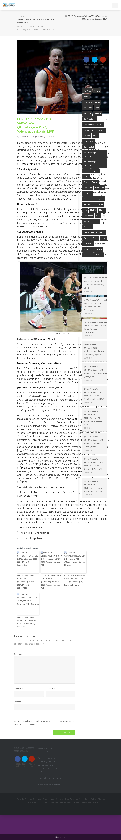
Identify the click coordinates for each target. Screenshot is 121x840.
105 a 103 (72, 378)
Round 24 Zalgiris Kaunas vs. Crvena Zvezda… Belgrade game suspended (63, 190)
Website (17, 702)
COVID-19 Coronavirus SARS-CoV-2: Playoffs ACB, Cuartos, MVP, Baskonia (27, 622)
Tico (21, 136)
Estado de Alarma (91, 182)
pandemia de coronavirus (94, 232)
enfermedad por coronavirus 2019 (90, 163)
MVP (98, 215)
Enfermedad (89, 147)
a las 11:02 (51, 429)
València (22, 378)
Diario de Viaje (33, 19)
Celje (20, 460)
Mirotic (102, 210)
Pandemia (88, 227)
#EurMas (45, 464)
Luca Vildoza (82, 403)
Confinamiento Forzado (93, 124)
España (95, 171)
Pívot (103, 238)
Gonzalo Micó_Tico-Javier (94, 199)
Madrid (93, 210)
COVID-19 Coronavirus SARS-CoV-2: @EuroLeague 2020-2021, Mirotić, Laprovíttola (27, 581)
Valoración (88, 255)
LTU (79, 474)
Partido (87, 238)
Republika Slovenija (31, 527)
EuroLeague (48, 19)
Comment (18, 654)
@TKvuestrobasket (51, 457)
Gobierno (87, 193)
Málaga (86, 221)
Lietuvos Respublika (31, 538)
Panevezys (55, 474)
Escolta (86, 171)
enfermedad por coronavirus (90, 154)
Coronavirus (88, 130)
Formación (21, 22)
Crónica (87, 136)
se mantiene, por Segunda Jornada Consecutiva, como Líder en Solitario (61, 373)
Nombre (17, 688)
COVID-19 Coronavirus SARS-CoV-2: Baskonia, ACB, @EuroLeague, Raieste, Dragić (74, 580)
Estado (86, 176)
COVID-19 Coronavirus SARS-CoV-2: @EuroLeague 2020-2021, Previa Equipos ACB (51, 581)
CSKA (95, 136)
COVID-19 (100, 130)
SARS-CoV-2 (88, 244)
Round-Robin (25, 150)
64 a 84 (37, 226)
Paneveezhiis (41, 532)
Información (89, 204)
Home (20, 19)
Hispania (25, 515)
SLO (31, 460)
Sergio (99, 249)
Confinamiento (89, 119)
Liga (85, 210)
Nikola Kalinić (39, 396)
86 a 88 (54, 371)
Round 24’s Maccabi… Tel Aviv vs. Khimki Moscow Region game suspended (62, 186)
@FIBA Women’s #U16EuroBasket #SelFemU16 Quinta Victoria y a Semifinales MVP (93, 418)
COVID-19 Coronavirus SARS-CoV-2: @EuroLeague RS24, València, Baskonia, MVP (35, 125)
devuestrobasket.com (51, 487)
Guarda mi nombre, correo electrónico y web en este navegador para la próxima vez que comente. (44, 722)
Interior (100, 204)
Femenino (88, 187)
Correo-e (49, 688)
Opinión (96, 221)
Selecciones (88, 249)
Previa (95, 238)
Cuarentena (88, 141)
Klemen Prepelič (40, 392)
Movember (23, 418)
